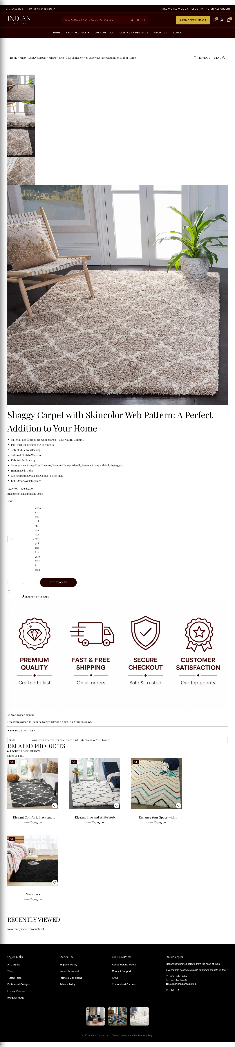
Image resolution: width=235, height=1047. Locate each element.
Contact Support (121, 971)
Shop (23, 57)
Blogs (177, 32)
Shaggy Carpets (37, 57)
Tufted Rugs (14, 977)
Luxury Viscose (16, 991)
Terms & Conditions (70, 977)
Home (57, 32)
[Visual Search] (138, 20)
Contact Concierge (134, 32)
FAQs (115, 977)
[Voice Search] (132, 20)
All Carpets (13, 964)
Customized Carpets (124, 984)
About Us (160, 32)
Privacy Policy (67, 984)
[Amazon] (178, 990)
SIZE (10, 501)
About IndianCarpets (124, 964)
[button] (9, 591)
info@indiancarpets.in (42, 9)
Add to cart (58, 582)
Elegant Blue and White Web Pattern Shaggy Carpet (95, 819)
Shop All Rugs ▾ (77, 32)
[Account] (222, 20)
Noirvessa (33, 894)
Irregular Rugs (15, 997)
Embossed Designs (18, 984)
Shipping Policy (68, 964)
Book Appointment (193, 20)
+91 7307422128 (13, 9)
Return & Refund (69, 971)
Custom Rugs (104, 32)
